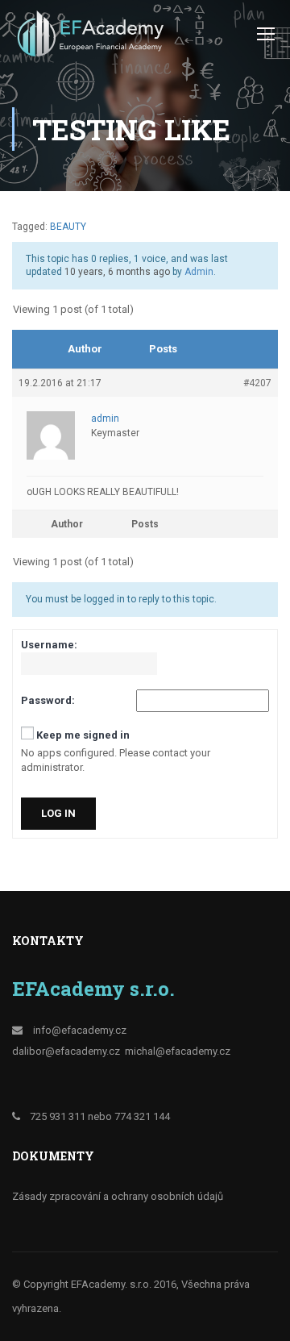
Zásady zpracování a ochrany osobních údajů (117, 1196)
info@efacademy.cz (79, 1030)
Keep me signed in (83, 735)
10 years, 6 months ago (117, 271)
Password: (48, 700)
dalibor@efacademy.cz (66, 1051)
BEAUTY (68, 226)
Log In (58, 813)
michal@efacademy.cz (177, 1051)
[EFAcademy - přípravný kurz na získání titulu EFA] (92, 37)
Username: (49, 645)
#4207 (257, 383)
